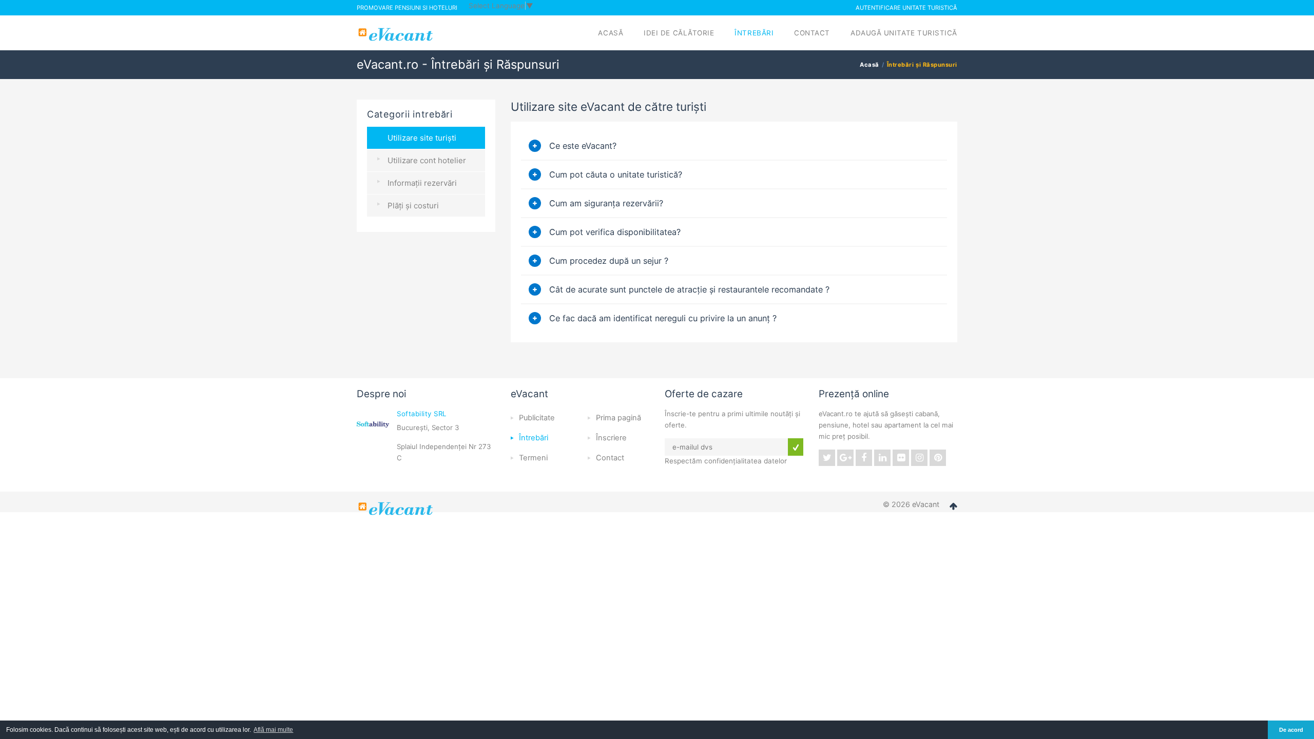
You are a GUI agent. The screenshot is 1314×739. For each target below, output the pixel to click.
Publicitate (537, 417)
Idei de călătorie (679, 33)
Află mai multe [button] (273, 729)
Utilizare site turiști (422, 138)
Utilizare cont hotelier (427, 160)
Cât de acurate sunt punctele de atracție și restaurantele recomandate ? (689, 289)
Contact (812, 33)
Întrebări (754, 33)
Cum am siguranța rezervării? (606, 203)
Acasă (610, 33)
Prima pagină (618, 417)
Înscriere (611, 437)
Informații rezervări (422, 183)
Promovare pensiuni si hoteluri (407, 7)
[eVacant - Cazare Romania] (397, 508)
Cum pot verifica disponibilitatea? (615, 232)
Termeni (533, 457)
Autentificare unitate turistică (906, 7)
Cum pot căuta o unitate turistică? (615, 174)
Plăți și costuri (413, 205)
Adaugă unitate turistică (904, 33)
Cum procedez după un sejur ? (608, 261)
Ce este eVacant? (582, 146)
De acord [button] (1291, 730)
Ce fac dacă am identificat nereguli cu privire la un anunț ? (663, 318)
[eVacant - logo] (397, 34)
